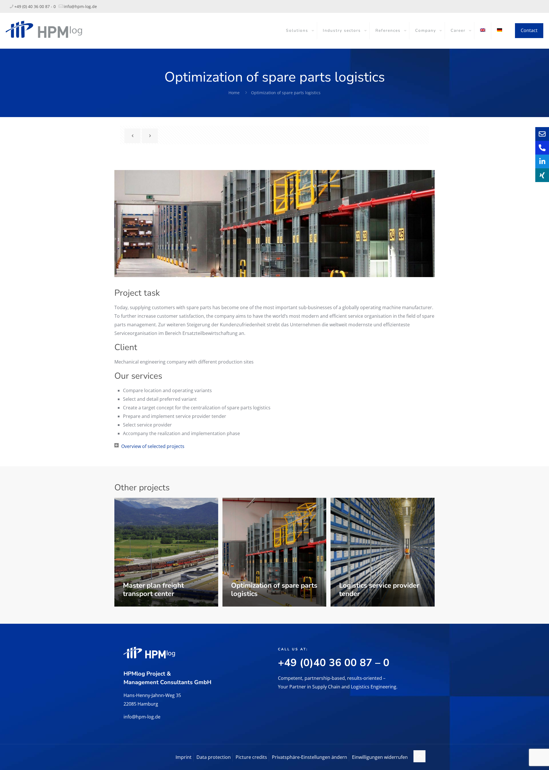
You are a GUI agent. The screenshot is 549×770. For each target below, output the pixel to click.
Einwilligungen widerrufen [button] (380, 757)
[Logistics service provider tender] (382, 552)
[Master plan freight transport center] (166, 552)
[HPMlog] (44, 28)
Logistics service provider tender (379, 589)
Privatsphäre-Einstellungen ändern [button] (309, 757)
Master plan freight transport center (153, 589)
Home (234, 92)
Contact (529, 30)
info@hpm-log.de (80, 6)
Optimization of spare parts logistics (286, 92)
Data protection (213, 757)
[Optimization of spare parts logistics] (274, 552)
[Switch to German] (499, 30)
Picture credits (251, 757)
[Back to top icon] (419, 756)
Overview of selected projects (152, 446)
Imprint (184, 757)
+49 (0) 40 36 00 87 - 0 (35, 6)
